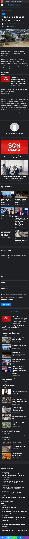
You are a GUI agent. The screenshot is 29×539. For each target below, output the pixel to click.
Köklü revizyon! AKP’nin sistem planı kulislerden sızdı (19, 416)
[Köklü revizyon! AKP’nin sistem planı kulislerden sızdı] (6, 417)
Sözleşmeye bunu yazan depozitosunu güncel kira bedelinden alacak (13, 332)
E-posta (3, 282)
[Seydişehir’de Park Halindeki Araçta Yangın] (21, 194)
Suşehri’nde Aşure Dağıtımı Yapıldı (17, 454)
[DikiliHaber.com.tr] (14, 5)
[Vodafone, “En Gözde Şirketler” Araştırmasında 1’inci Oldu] (6, 391)
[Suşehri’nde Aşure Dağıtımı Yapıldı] (6, 456)
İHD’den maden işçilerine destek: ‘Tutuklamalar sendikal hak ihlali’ (11, 430)
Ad (2, 276)
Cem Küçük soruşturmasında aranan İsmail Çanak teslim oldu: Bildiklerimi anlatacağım (19, 319)
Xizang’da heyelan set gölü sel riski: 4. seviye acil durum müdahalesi (13, 326)
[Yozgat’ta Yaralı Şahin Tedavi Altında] (7, 210)
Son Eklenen (14, 311)
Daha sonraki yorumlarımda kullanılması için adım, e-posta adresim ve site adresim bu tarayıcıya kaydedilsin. (13, 297)
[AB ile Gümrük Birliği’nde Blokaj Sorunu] (7, 194)
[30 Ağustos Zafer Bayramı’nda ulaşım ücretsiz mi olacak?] (21, 233)
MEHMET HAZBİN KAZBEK (10, 23)
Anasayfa (5, 10)
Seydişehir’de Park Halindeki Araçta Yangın (20, 200)
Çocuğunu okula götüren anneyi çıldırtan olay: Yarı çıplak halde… (6, 233)
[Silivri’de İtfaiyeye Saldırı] (6, 449)
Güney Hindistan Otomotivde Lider (12, 442)
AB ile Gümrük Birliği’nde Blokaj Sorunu (6, 200)
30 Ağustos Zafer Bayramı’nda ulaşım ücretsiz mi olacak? (21, 240)
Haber (10, 10)
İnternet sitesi (4, 288)
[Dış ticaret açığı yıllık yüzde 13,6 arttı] (6, 340)
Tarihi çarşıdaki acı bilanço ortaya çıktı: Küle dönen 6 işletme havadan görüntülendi (19, 400)
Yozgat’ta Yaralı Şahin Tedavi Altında (7, 216)
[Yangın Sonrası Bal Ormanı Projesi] (6, 425)
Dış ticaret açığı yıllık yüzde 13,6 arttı (18, 339)
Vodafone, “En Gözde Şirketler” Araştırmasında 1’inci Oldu (19, 391)
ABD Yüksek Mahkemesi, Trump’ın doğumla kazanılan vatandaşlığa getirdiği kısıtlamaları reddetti (21, 221)
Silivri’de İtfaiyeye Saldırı (19, 446)
